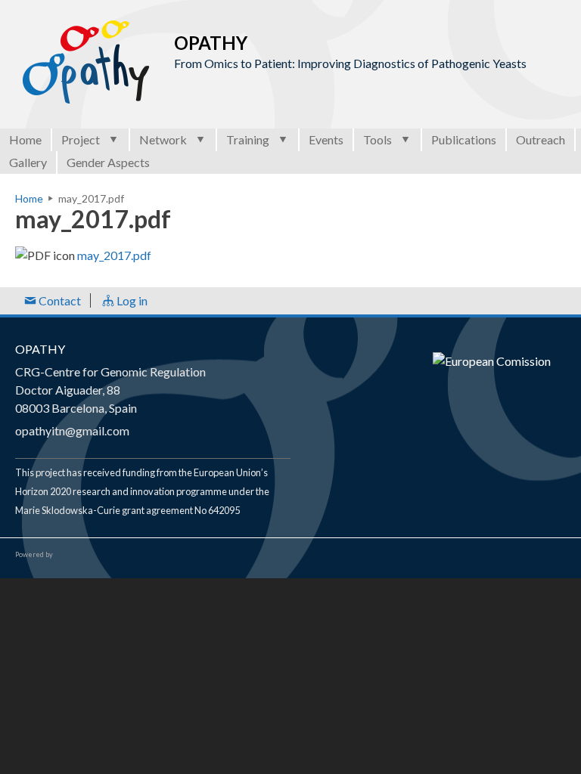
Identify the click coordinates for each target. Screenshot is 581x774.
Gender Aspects (108, 162)
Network (163, 139)
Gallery (28, 162)
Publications (463, 139)
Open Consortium (97, 554)
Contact (58, 300)
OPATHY (40, 349)
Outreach (540, 139)
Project (80, 139)
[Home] (87, 62)
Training (247, 139)
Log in (131, 300)
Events (326, 139)
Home (25, 139)
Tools (377, 139)
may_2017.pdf (114, 255)
